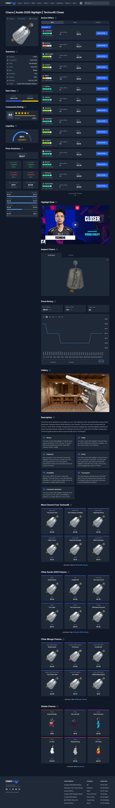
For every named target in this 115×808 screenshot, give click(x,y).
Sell (75, 22)
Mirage (35, 70)
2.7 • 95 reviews (46, 48)
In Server (22, 18)
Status (88, 791)
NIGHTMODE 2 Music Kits (71, 800)
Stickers (67, 3)
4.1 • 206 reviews (47, 58)
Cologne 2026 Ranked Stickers (72, 785)
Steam (47, 75)
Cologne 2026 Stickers (70, 797)
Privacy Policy (91, 797)
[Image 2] (77, 410)
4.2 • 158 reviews (47, 145)
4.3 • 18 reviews (46, 102)
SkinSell (47, 129)
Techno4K (33, 67)
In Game (11, 18)
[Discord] (7, 789)
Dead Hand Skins (69, 803)
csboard (47, 97)
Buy (52, 22)
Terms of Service (91, 794)
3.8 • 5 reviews (46, 134)
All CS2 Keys (103, 794)
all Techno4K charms (81, 565)
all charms (80, 766)
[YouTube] (16, 789)
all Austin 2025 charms (80, 632)
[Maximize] (107, 260)
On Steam (34, 18)
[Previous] (43, 393)
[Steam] (19, 789)
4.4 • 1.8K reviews (47, 188)
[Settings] (81, 3)
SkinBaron (48, 151)
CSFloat (47, 86)
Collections (60, 3)
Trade (98, 22)
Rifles (33, 3)
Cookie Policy (91, 800)
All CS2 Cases (104, 791)
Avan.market (49, 183)
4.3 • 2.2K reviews (47, 177)
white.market (49, 54)
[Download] (43, 409)
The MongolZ (33, 63)
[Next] (107, 393)
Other (74, 3)
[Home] (12, 3)
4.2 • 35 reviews (46, 69)
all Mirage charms (81, 699)
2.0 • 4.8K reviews (47, 80)
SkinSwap (48, 173)
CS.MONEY (48, 31)
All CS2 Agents (104, 797)
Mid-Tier (26, 3)
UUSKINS (48, 140)
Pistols (20, 3)
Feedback (89, 788)
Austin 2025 (33, 60)
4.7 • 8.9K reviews (48, 35)
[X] (10, 789)
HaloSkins (48, 108)
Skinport (47, 162)
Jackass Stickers (68, 791)
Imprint (88, 803)
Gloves (46, 3)
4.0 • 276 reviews (47, 112)
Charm (35, 57)
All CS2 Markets (104, 800)
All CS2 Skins (104, 785)
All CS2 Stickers (104, 788)
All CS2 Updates (104, 803)
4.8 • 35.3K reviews (47, 167)
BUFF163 (47, 43)
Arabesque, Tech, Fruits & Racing (73, 788)
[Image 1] (74, 410)
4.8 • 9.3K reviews (47, 91)
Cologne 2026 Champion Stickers (73, 794)
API (88, 785)
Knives (39, 3)
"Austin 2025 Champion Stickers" (27, 84)
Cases (52, 3)
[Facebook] (13, 789)
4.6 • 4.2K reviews (47, 156)
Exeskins (47, 65)
